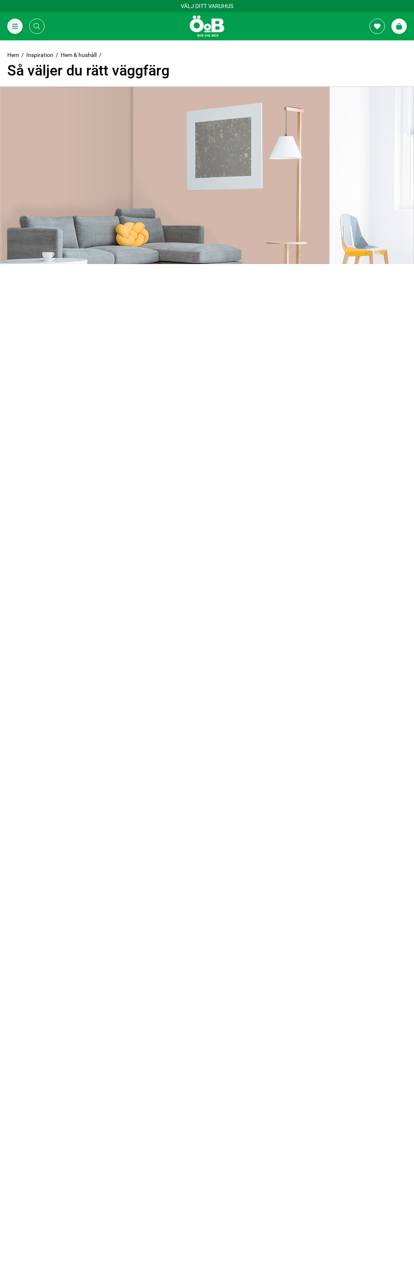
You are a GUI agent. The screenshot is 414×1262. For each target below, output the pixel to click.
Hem (13, 55)
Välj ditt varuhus (207, 6)
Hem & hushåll (79, 55)
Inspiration (39, 55)
